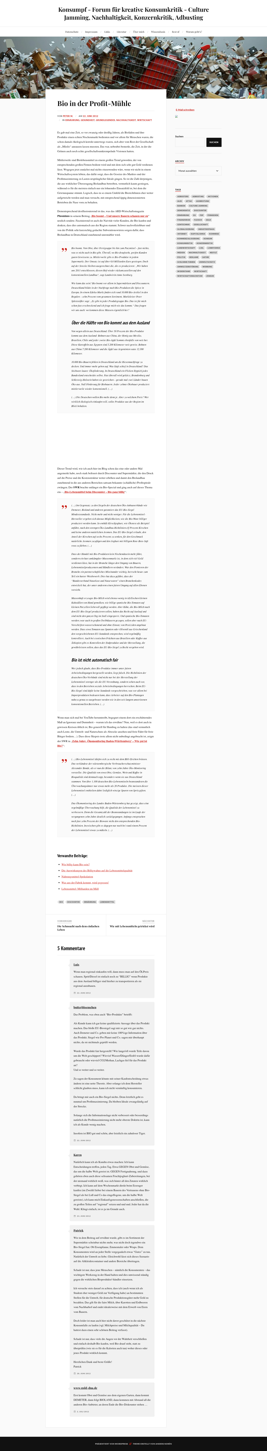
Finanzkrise (183, 220)
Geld (208, 220)
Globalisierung (185, 229)
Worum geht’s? (194, 31)
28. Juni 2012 (84, 1373)
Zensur (210, 276)
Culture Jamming (198, 206)
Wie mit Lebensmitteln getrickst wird (132, 926)
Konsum (208, 239)
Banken (181, 206)
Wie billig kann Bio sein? (75, 864)
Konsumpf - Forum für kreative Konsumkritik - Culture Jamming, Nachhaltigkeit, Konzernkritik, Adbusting (133, 13)
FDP (201, 215)
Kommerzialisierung (188, 239)
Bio (61, 902)
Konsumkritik (185, 243)
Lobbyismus (214, 248)
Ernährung (72, 120)
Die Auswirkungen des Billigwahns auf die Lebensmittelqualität (96, 870)
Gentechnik (183, 224)
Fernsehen (213, 215)
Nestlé (213, 252)
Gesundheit (88, 120)
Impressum (91, 31)
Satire (205, 257)
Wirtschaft (144, 120)
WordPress (121, 1444)
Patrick (78, 1230)
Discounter (73, 902)
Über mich (138, 31)
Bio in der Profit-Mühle (94, 103)
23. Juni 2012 (84, 1216)
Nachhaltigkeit (126, 120)
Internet (182, 234)
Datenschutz (71, 31)
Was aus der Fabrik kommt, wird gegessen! (85, 882)
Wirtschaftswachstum (189, 276)
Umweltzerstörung (188, 267)
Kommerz (214, 234)
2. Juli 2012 (83, 1412)
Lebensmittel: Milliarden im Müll (80, 889)
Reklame (193, 257)
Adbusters (183, 196)
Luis (76, 964)
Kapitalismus (198, 234)
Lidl (201, 248)
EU (194, 215)
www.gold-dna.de (85, 1388)
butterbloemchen (85, 1007)
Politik (181, 257)
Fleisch (198, 220)
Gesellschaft (201, 224)
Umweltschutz (207, 262)
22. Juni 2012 (90, 116)
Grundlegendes (105, 120)
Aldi (179, 201)
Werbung (207, 267)
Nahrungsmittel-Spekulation (77, 876)
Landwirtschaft (186, 248)
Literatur (121, 31)
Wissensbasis (158, 31)
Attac (189, 201)
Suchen (179, 136)
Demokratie (183, 210)
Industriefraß (206, 229)
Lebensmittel (107, 902)
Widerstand (183, 271)
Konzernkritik (205, 243)
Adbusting (198, 196)
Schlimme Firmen (186, 262)
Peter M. (68, 116)
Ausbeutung (202, 201)
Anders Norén (164, 1444)
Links (107, 31)
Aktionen (213, 196)
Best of (175, 31)
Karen (78, 1155)
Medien (181, 252)
